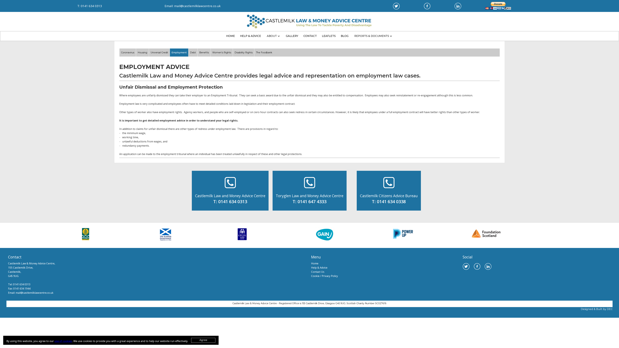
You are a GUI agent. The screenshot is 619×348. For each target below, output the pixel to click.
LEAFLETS (329, 36)
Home (230, 36)
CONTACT (310, 36)
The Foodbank (264, 52)
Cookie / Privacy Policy (324, 276)
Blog (345, 36)
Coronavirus (127, 52)
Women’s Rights (221, 52)
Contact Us (317, 272)
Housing (142, 52)
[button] (273, 36)
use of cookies (63, 341)
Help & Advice (319, 267)
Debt (193, 52)
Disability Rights (244, 52)
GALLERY (292, 36)
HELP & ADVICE (250, 36)
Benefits (204, 52)
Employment (179, 52)
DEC (610, 309)
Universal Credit (159, 52)
